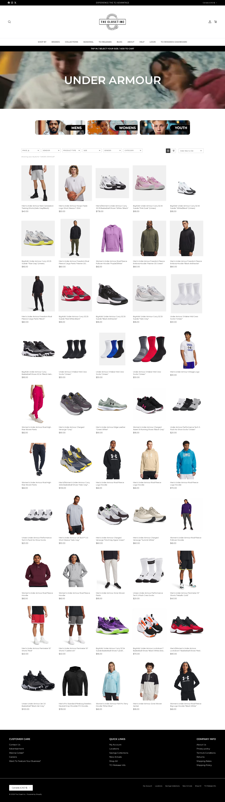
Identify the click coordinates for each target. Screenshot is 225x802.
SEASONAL (88, 42)
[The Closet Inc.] (112, 21)
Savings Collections (118, 753)
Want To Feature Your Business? (25, 761)
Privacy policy (203, 748)
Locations (114, 748)
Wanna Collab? (16, 753)
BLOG (119, 42)
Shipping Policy (204, 765)
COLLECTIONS (71, 42)
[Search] (9, 21)
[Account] (209, 21)
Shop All (113, 761)
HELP (141, 42)
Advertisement (16, 748)
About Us (201, 744)
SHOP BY (42, 42)
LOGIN (153, 42)
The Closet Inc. (20, 794)
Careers (13, 757)
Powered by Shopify (34, 794)
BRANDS (56, 42)
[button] (30, 150)
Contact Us (14, 744)
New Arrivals (115, 757)
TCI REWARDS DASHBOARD (174, 42)
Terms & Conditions (206, 753)
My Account (115, 744)
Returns (200, 757)
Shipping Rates (204, 761)
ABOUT (130, 42)
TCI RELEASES (105, 42)
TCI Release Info (117, 765)
